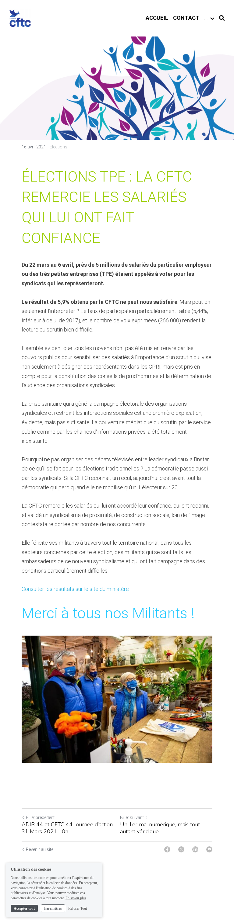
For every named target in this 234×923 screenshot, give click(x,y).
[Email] (209, 849)
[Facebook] (167, 849)
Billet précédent (40, 817)
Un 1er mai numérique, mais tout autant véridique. (160, 828)
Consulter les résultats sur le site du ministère (75, 589)
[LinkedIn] (195, 849)
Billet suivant (132, 817)
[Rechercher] (222, 18)
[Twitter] (181, 849)
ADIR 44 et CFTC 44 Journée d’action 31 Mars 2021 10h (67, 828)
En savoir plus (76, 898)
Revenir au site (39, 849)
